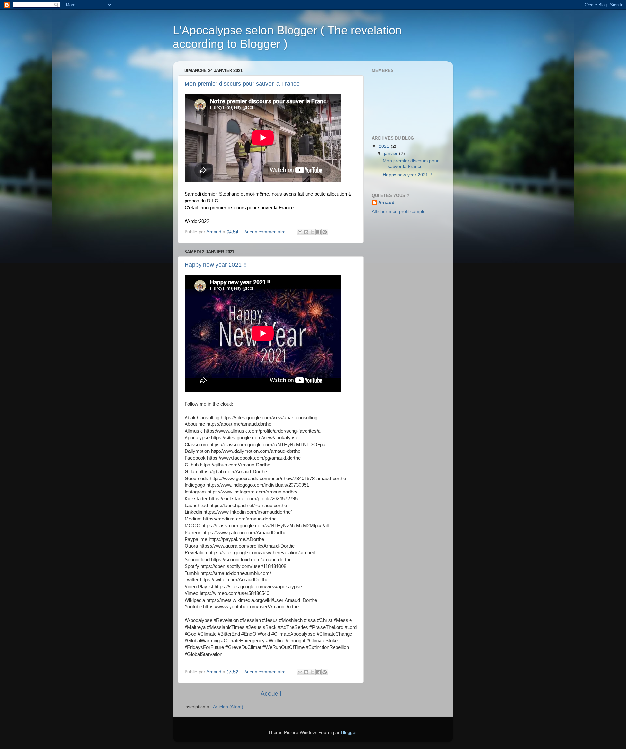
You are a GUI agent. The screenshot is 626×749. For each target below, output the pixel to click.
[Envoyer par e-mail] (300, 232)
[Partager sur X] (312, 232)
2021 (385, 146)
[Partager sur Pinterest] (324, 232)
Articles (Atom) (228, 706)
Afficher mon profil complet (399, 211)
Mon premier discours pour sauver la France (242, 83)
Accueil (271, 693)
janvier (391, 153)
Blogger (349, 732)
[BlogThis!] (306, 232)
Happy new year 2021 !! (215, 264)
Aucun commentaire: (266, 231)
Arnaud (386, 202)
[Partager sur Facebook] (318, 232)
